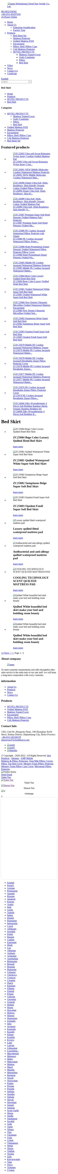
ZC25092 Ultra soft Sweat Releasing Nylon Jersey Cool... (30, 163)
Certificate (12, 73)
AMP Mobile (27, 758)
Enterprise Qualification (24, 27)
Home (10, 22)
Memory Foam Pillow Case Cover (17, 766)
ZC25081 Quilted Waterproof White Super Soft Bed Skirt (30, 296)
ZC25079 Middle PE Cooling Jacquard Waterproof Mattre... (31, 351)
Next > (7, 653)
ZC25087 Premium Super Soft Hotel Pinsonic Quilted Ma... (30, 224)
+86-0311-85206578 (11, 737)
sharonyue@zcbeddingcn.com (15, 740)
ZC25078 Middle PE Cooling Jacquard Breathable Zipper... (31, 367)
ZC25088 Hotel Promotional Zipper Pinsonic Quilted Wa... (30, 256)
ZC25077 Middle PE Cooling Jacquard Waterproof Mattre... (31, 381)
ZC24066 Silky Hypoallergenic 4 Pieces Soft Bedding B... (28, 412)
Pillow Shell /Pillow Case (25, 46)
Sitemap (15, 758)
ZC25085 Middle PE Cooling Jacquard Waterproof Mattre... (31, 269)
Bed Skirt (23, 62)
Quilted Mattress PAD (23, 41)
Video (10, 65)
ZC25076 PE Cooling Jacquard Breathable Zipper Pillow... (28, 397)
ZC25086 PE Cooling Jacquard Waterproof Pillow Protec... (28, 240)
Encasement (18, 43)
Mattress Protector (21, 38)
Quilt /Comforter (27, 57)
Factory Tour (19, 30)
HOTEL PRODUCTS (23, 52)
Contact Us (12, 71)
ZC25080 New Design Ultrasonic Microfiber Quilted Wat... (29, 312)
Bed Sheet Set (19, 35)
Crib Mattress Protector (24, 49)
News (10, 68)
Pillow (22, 60)
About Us (11, 25)
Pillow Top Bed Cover (11, 763)
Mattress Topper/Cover (30, 54)
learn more (18, 446)
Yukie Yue (6, 777)
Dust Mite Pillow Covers (41, 761)
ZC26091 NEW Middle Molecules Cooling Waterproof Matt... (29, 176)
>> (12, 653)
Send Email (6, 774)
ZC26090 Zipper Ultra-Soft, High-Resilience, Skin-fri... (29, 192)
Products (11, 33)
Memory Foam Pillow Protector (38, 763)
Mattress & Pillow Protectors (14, 761)
